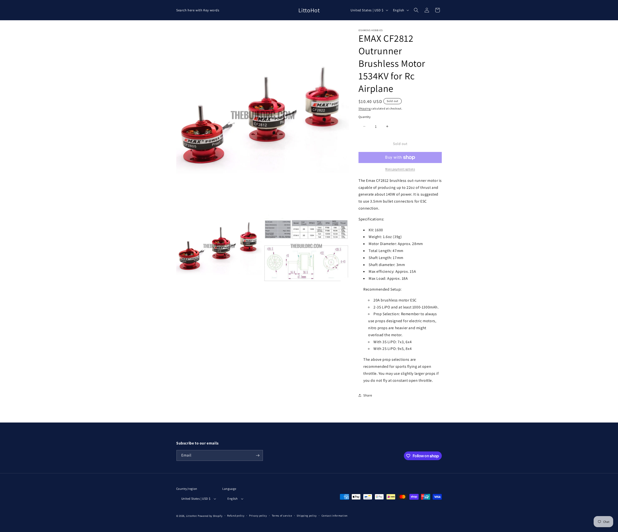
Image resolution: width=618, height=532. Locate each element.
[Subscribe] (257, 455)
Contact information (335, 515)
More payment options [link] (400, 169)
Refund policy (235, 515)
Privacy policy (258, 515)
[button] (416, 10)
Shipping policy (307, 515)
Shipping (364, 108)
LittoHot (191, 516)
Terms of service (282, 515)
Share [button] (367, 395)
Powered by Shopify (210, 516)
